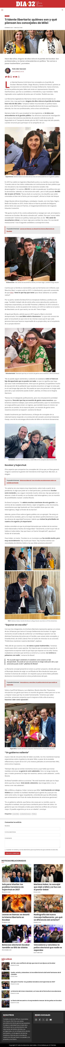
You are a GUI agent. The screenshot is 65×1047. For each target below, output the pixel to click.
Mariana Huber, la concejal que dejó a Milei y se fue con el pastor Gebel (48, 873)
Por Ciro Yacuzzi (19, 69)
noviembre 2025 (7, 950)
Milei (12, 293)
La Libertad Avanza (25, 814)
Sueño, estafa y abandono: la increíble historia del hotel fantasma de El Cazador (36, 973)
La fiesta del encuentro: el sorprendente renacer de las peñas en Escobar (36, 1000)
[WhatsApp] (11, 77)
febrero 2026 (6, 922)
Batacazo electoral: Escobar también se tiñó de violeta (16, 934)
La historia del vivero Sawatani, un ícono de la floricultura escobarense (36, 991)
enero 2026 (38, 922)
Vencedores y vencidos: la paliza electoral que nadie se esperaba (48, 934)
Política (7, 16)
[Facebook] (8, 77)
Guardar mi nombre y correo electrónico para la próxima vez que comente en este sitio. (32, 850)
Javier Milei (16, 814)
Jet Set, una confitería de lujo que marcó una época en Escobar (33, 963)
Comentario (8, 838)
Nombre (7, 826)
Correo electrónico (10, 832)
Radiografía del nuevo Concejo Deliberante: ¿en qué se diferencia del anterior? (48, 903)
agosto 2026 (6, 892)
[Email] (16, 77)
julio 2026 (37, 892)
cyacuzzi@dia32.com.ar (18, 71)
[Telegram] (13, 77)
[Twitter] (6, 77)
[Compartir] (18, 77)
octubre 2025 (38, 952)
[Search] (62, 9)
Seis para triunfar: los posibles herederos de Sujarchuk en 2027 (16, 873)
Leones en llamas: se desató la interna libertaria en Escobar (16, 903)
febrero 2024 (9, 27)
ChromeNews (42, 1045)
